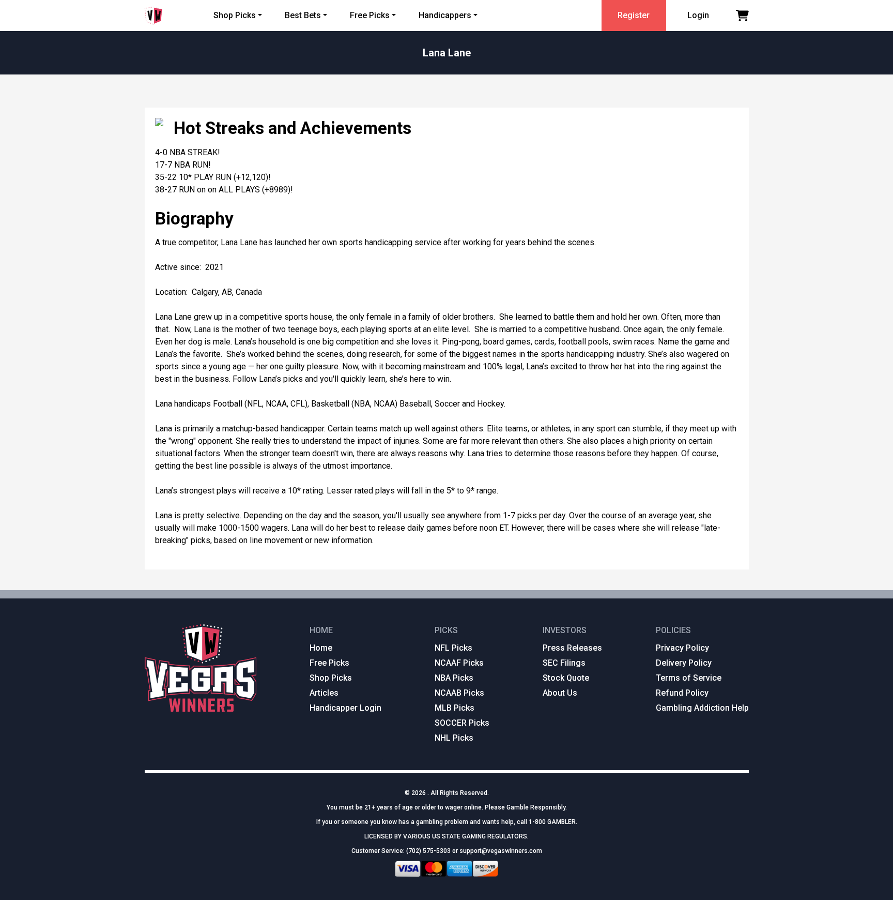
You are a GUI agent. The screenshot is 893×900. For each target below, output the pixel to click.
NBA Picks (454, 678)
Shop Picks (234, 15)
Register (634, 15)
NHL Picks (454, 738)
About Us (560, 693)
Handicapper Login (345, 708)
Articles (324, 693)
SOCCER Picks (462, 723)
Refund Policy (682, 693)
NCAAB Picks (459, 693)
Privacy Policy (682, 648)
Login (698, 15)
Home (321, 648)
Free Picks (370, 15)
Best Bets (303, 15)
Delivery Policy (684, 663)
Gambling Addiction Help (702, 708)
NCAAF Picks (459, 663)
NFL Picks (453, 648)
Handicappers (445, 15)
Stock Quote (566, 678)
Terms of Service (688, 678)
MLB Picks (454, 708)
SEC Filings (564, 663)
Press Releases (572, 648)
